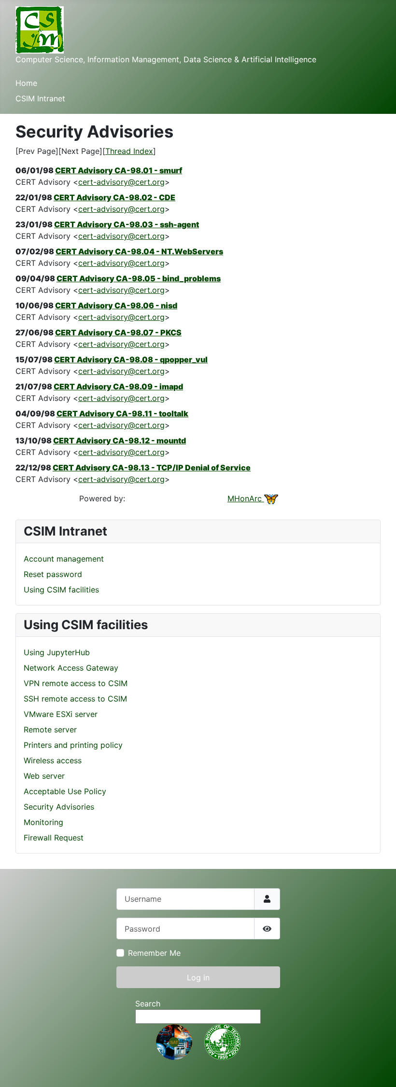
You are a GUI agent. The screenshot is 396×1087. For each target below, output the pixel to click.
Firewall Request (54, 837)
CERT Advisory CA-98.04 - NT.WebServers (139, 251)
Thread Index (129, 151)
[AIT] (222, 1041)
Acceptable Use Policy (65, 791)
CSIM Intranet (40, 98)
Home (26, 83)
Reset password (53, 574)
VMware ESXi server (61, 714)
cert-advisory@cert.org (121, 182)
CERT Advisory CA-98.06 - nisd (116, 305)
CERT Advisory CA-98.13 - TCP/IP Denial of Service (152, 467)
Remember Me (154, 953)
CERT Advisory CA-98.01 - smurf (118, 170)
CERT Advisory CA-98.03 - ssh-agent (126, 224)
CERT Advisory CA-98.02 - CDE (114, 197)
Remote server (50, 729)
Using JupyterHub (57, 652)
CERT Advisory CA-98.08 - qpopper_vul (131, 359)
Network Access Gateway (71, 668)
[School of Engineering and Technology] (174, 1041)
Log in (198, 977)
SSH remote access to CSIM (75, 698)
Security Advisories (59, 807)
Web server (44, 776)
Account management (64, 559)
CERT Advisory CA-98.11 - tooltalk (122, 413)
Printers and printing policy (73, 745)
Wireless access (53, 760)
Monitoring (43, 822)
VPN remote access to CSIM (75, 683)
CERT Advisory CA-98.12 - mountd (119, 440)
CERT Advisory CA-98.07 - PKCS (118, 332)
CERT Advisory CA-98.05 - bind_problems (139, 278)
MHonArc (245, 498)
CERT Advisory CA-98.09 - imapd (118, 386)
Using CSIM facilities (61, 589)
